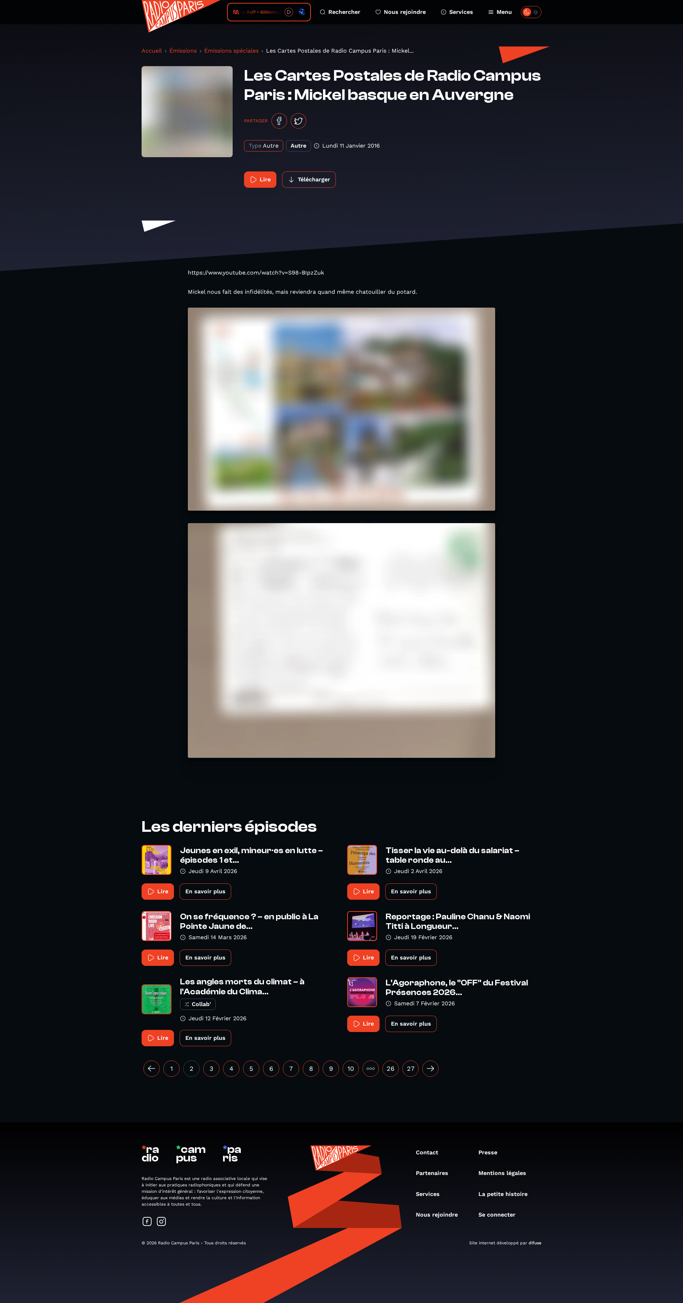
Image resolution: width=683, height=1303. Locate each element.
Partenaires (432, 1173)
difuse (535, 1242)
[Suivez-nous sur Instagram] (161, 1222)
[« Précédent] (151, 1068)
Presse (487, 1152)
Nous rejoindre (405, 12)
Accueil (152, 50)
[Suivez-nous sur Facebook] (147, 1222)
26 (391, 1068)
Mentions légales (502, 1173)
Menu (504, 12)
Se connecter (496, 1214)
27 (410, 1068)
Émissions (183, 50)
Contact (427, 1152)
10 (351, 1068)
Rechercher (344, 12)
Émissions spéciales (231, 50)
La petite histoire (503, 1194)
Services (461, 12)
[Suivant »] (430, 1068)
